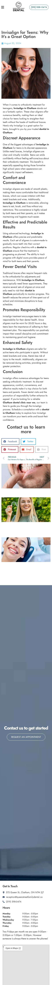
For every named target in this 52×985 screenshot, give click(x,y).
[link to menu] (5, 7)
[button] (10, 441)
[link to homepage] (18, 7)
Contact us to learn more (26, 429)
